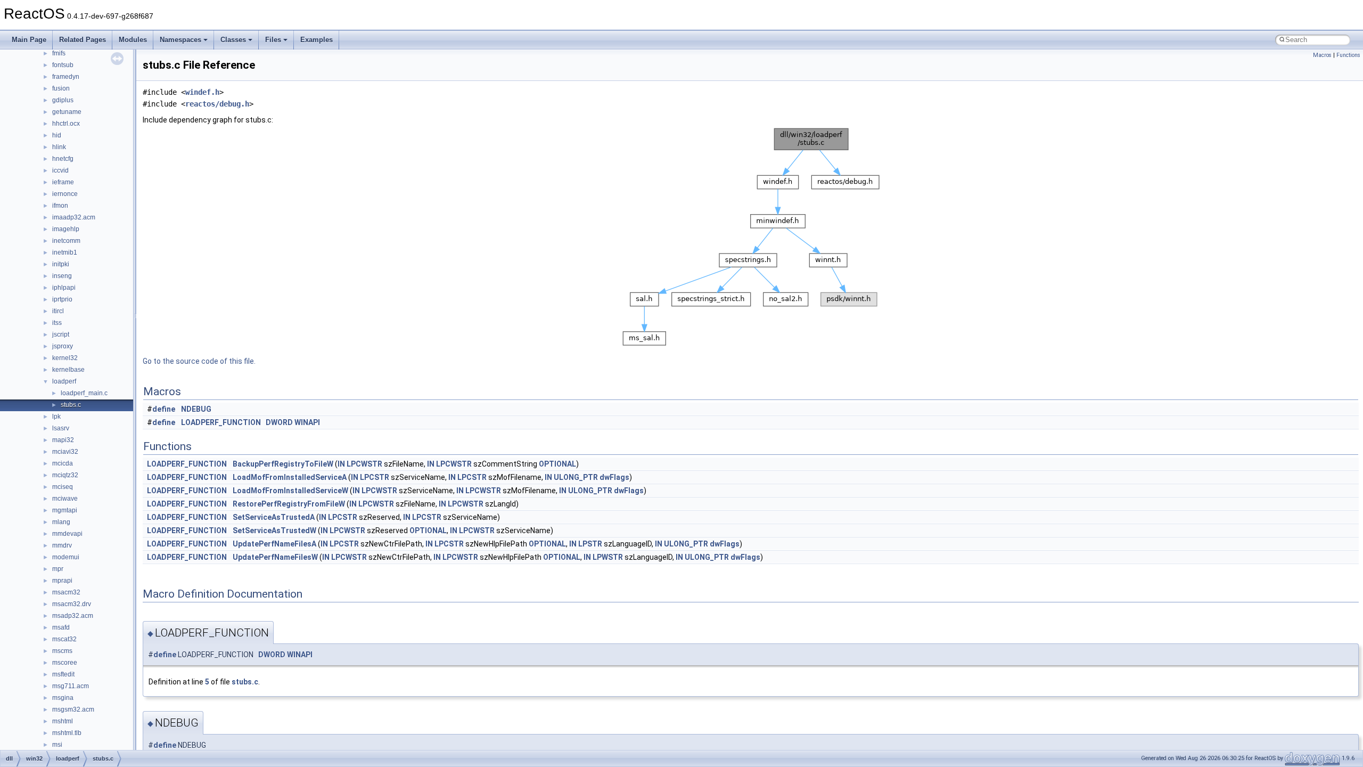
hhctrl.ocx (66, 123)
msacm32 (66, 592)
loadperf (64, 381)
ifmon (60, 205)
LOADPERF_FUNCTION (221, 422)
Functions (1348, 55)
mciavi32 (65, 451)
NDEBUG (196, 409)
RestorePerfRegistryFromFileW (289, 504)
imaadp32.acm (73, 217)
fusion (61, 88)
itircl (58, 311)
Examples (316, 40)
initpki (60, 264)
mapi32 (63, 440)
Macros (1322, 55)
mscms (62, 651)
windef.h (202, 92)
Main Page (29, 40)
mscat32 (64, 639)
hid (56, 135)
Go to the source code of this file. (199, 361)
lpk (56, 416)
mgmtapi (64, 510)
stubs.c (71, 405)
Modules (133, 40)
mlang (61, 522)
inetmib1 (64, 252)
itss (57, 323)
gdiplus (62, 100)
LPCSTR (374, 477)
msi (57, 744)
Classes (233, 40)
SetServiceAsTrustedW (274, 530)
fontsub (62, 65)
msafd (61, 627)
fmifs (58, 53)
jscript (60, 334)
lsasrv (60, 428)
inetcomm (66, 240)
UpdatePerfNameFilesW (275, 557)
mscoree (64, 662)
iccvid (60, 170)
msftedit (63, 674)
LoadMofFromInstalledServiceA (290, 477)
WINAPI (307, 422)
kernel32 (65, 358)
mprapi (62, 580)
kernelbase (68, 369)
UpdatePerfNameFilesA (274, 544)
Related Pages (82, 40)
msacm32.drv (71, 604)
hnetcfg (62, 158)
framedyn (65, 76)
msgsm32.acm (73, 709)
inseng (62, 276)
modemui (65, 557)
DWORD (279, 422)
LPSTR (590, 544)
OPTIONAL (557, 464)
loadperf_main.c (84, 393)
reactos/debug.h (217, 104)
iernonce (65, 194)
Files (273, 40)
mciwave (65, 498)
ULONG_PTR (576, 477)
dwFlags (614, 477)
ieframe (63, 182)
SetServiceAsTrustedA (274, 517)
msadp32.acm (72, 615)
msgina (62, 697)
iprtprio (62, 299)
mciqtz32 (65, 475)
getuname (66, 112)
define (163, 409)
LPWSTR (608, 557)
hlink (59, 147)
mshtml (62, 721)
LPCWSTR (364, 464)
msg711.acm (70, 686)
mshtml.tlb (66, 733)
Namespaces (180, 40)
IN (341, 464)
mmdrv (62, 545)
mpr (57, 569)
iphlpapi (64, 287)
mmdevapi (67, 533)
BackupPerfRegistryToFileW (283, 464)
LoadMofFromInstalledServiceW (290, 490)
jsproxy (62, 346)
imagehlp (65, 229)
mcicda (62, 463)
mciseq (62, 487)
